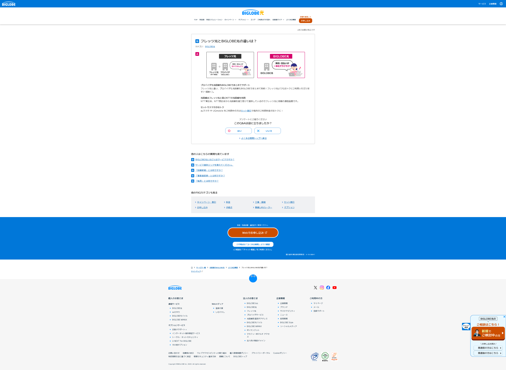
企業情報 (492, 3)
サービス (482, 3)
